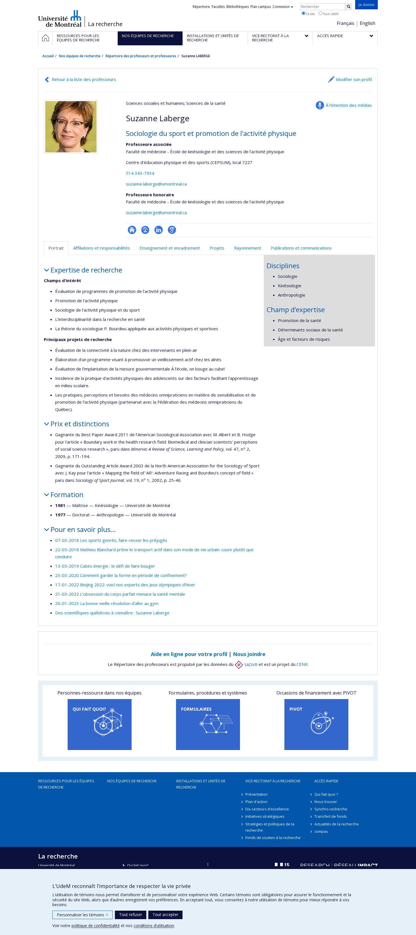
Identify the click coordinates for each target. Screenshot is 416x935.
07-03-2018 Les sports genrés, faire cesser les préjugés (111, 540)
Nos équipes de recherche (79, 56)
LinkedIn (158, 229)
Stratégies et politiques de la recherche (269, 827)
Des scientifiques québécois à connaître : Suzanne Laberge (112, 612)
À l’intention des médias (349, 105)
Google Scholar (172, 229)
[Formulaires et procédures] (207, 724)
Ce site (310, 14)
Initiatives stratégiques (264, 816)
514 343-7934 (140, 173)
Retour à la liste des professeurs (84, 79)
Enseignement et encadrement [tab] (170, 248)
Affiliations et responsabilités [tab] (101, 248)
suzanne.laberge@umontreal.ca (156, 184)
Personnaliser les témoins (82, 914)
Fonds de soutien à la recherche (273, 837)
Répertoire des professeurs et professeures (141, 56)
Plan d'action (256, 801)
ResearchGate (132, 229)
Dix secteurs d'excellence (267, 809)
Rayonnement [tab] (247, 248)
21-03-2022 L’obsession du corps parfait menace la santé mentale (120, 594)
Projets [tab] (217, 248)
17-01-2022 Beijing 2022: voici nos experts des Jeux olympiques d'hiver (125, 584)
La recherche (105, 24)
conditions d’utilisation (154, 925)
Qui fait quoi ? (326, 794)
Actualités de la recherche (336, 824)
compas (321, 831)
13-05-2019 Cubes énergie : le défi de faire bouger (105, 566)
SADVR (250, 664)
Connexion (281, 6)
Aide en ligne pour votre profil (189, 654)
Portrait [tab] (56, 248)
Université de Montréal (60, 18)
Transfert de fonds (330, 816)
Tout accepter (165, 914)
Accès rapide (326, 780)
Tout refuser (130, 914)
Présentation (256, 794)
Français (345, 23)
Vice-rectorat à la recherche (273, 780)
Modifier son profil (354, 79)
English (367, 23)
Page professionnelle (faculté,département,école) (145, 229)
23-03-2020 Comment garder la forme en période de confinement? (121, 575)
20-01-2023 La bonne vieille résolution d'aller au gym (106, 603)
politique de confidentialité (96, 925)
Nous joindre (249, 654)
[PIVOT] (316, 724)
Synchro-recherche (330, 809)
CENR (302, 664)
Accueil (48, 56)
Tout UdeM (330, 14)
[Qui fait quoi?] (99, 724)
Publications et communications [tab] (301, 248)
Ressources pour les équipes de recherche (66, 784)
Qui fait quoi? (137, 865)
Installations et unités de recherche (201, 784)
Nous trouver (325, 801)
